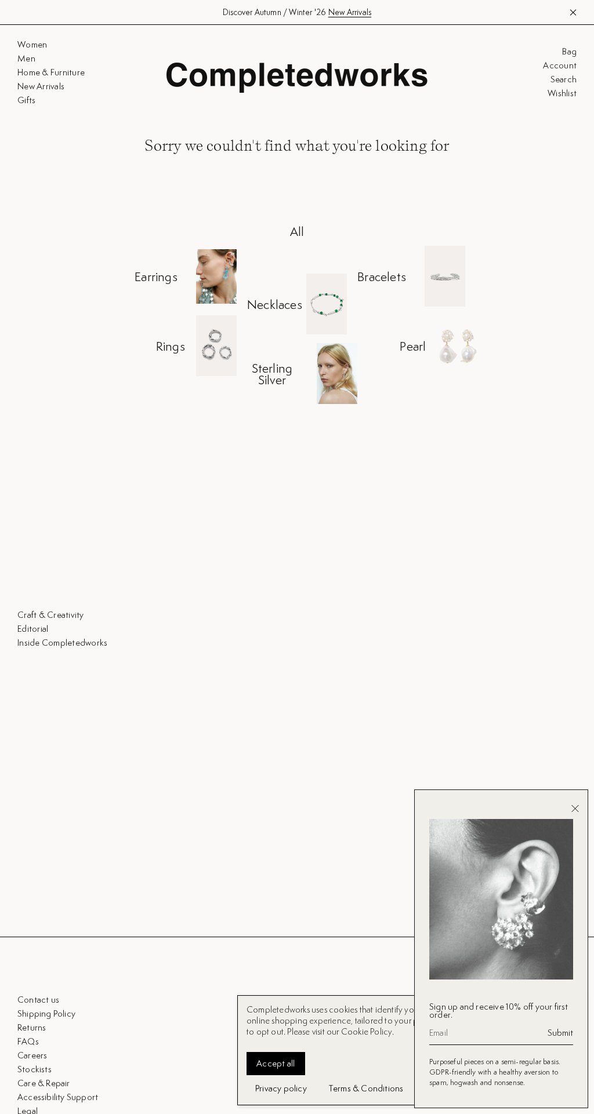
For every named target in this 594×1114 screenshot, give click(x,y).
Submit (560, 1033)
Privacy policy (281, 1088)
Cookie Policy (367, 1031)
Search (563, 79)
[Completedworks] (297, 78)
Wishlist (562, 93)
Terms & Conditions (366, 1088)
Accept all (275, 1063)
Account (560, 65)
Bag (569, 52)
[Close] (575, 809)
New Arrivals (349, 12)
